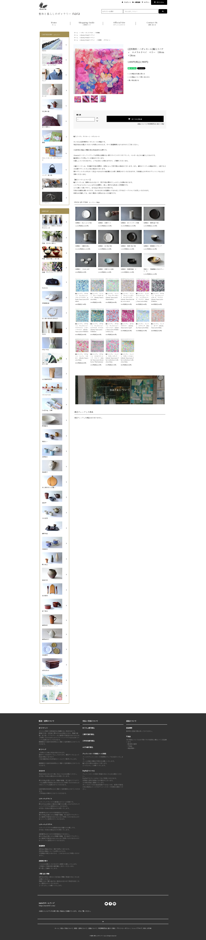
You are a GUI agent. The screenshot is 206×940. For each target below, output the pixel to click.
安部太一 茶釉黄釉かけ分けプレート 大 (154, 270)
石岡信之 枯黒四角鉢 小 (128, 269)
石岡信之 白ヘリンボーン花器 (130, 223)
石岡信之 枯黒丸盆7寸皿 (151, 223)
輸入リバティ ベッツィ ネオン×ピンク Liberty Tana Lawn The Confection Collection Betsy (112, 358)
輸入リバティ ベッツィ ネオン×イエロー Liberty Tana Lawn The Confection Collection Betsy (127, 358)
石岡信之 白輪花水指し (83, 246)
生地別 (99, 40)
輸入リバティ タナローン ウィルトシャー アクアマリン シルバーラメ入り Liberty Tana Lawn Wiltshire (82, 327)
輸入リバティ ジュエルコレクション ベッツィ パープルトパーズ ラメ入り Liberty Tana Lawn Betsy (142, 297)
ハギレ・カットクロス (86, 32)
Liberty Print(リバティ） (87, 35)
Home (54, 23)
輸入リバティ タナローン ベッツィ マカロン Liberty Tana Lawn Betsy (81, 357)
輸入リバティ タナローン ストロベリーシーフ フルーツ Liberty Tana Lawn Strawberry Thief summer (97, 358)
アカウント (127, 2)
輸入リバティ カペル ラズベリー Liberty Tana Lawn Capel (127, 325)
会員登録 (137, 2)
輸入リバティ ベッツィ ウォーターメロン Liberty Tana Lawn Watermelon (112, 296)
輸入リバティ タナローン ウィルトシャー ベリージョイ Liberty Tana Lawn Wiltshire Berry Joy (112, 327)
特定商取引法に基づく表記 (155, 124)
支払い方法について (66, 928)
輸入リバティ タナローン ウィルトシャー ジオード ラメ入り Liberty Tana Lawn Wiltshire (157, 297)
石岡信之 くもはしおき (82, 269)
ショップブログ (137, 928)
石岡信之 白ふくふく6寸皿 (83, 223)
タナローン (107, 40)
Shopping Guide (86, 23)
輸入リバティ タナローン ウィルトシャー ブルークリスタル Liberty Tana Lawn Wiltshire (82, 297)
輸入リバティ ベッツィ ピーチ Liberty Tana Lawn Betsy (157, 325)
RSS (144, 928)
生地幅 (98, 32)
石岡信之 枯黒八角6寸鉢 (128, 246)
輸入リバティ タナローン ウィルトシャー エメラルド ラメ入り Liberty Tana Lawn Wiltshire (97, 327)
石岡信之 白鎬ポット (104, 223)
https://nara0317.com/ (47, 906)
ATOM (149, 928)
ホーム (76, 32)
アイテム (160, 2)
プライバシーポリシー (123, 928)
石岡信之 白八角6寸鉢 (105, 246)
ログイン (146, 2)
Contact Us (152, 23)
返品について (142, 124)
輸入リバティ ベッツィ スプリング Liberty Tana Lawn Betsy (142, 325)
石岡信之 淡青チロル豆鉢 (106, 269)
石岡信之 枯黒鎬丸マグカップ (153, 246)
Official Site (119, 23)
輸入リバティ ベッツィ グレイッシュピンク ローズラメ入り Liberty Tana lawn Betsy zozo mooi (127, 297)
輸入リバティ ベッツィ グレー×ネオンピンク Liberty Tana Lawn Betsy (96, 296)
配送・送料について (80, 928)
